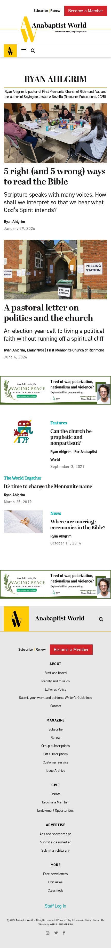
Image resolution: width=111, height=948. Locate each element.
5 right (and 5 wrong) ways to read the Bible (54, 177)
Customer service (55, 762)
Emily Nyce (35, 350)
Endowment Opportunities (55, 810)
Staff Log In (55, 906)
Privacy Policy (64, 920)
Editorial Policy (55, 689)
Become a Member (85, 11)
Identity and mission (55, 681)
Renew (55, 10)
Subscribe (41, 10)
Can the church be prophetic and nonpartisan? (70, 437)
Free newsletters (55, 873)
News (55, 513)
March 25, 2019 (18, 502)
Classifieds (55, 890)
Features (58, 423)
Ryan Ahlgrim (14, 221)
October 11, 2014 (65, 543)
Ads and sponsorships (55, 834)
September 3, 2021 (67, 466)
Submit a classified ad (55, 842)
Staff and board (56, 672)
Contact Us (98, 920)
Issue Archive (55, 770)
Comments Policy (82, 920)
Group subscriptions (55, 745)
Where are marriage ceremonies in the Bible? (78, 525)
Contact (55, 705)
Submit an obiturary (55, 850)
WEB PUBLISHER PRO (61, 924)
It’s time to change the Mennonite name (48, 487)
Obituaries (55, 882)
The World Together (23, 478)
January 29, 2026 (19, 228)
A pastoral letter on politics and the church (48, 313)
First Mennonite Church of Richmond (75, 350)
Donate (55, 794)
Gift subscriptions (55, 754)
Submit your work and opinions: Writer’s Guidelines (55, 697)
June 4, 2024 (15, 357)
